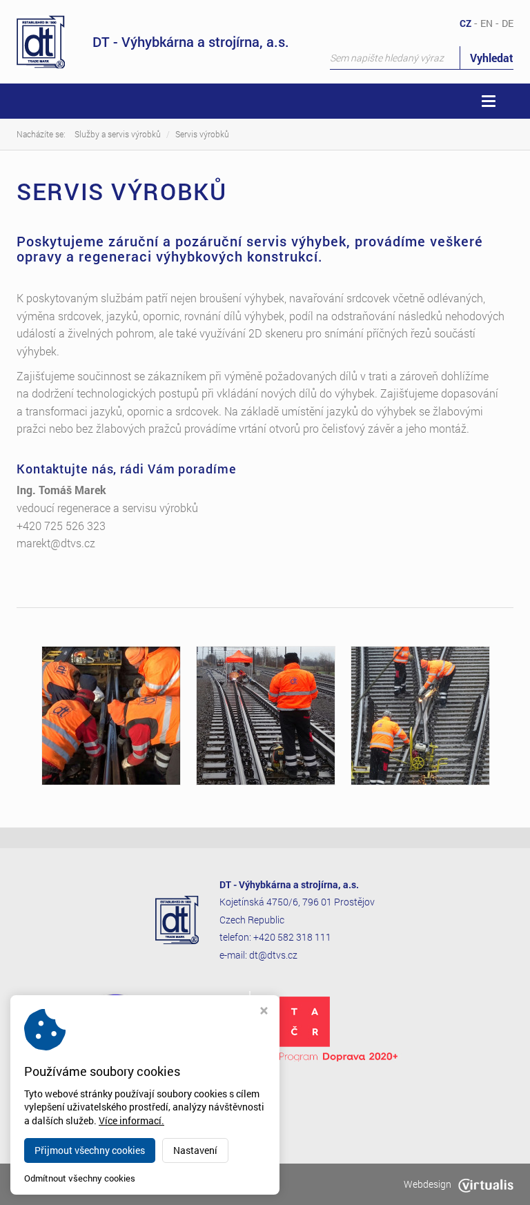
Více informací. (131, 1120)
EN (486, 23)
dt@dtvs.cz (273, 954)
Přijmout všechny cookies (90, 1150)
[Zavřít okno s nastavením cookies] (264, 1012)
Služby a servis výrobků (118, 133)
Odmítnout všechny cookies (79, 1178)
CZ (465, 23)
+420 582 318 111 (292, 936)
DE (507, 23)
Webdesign (427, 1184)
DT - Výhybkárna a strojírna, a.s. (190, 41)
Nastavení (195, 1150)
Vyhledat (491, 57)
